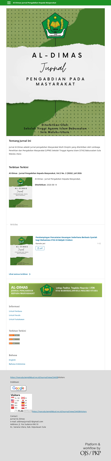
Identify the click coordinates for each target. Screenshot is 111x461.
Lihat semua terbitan (18, 274)
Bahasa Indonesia (17, 364)
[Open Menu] (9, 2)
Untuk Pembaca (15, 311)
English (12, 360)
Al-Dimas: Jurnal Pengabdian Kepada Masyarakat (34, 2)
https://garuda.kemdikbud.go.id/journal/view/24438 (34, 377)
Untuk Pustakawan (16, 319)
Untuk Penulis (14, 315)
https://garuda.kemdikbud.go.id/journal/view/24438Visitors (59, 411)
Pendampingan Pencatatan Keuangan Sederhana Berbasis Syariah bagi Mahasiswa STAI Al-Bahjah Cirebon (66, 238)
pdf (41, 248)
